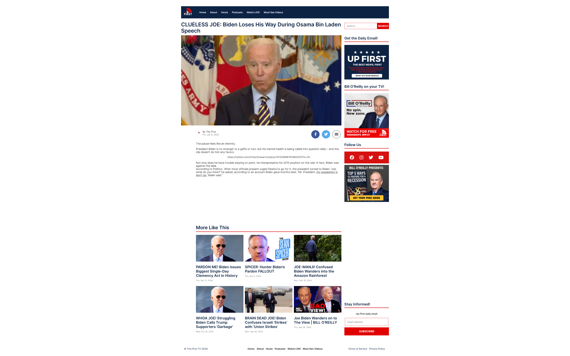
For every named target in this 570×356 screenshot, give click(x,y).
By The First (209, 131)
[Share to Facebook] (315, 134)
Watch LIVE (253, 12)
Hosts (224, 12)
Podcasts (237, 12)
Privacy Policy (377, 348)
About (213, 12)
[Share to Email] (336, 134)
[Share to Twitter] (326, 134)
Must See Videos (273, 12)
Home (202, 12)
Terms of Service (357, 348)
